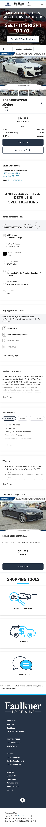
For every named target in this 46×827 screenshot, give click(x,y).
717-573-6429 (15, 180)
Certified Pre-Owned (15, 731)
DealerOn (21, 816)
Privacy (34, 816)
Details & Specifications (23, 39)
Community (11, 779)
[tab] (9, 418)
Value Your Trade (23, 150)
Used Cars (11, 728)
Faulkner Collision (14, 764)
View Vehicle (23, 566)
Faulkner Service (13, 757)
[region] (22, 133)
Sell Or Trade (12, 746)
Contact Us (11, 775)
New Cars (10, 724)
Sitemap (28, 816)
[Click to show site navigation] (42, 4)
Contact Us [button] (23, 142)
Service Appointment (15, 761)
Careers (10, 789)
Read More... (7, 397)
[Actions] (41, 103)
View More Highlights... (11, 355)
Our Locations (12, 782)
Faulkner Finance (14, 742)
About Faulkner (13, 786)
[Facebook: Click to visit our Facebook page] (22, 800)
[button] (3, 49)
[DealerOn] (11, 813)
